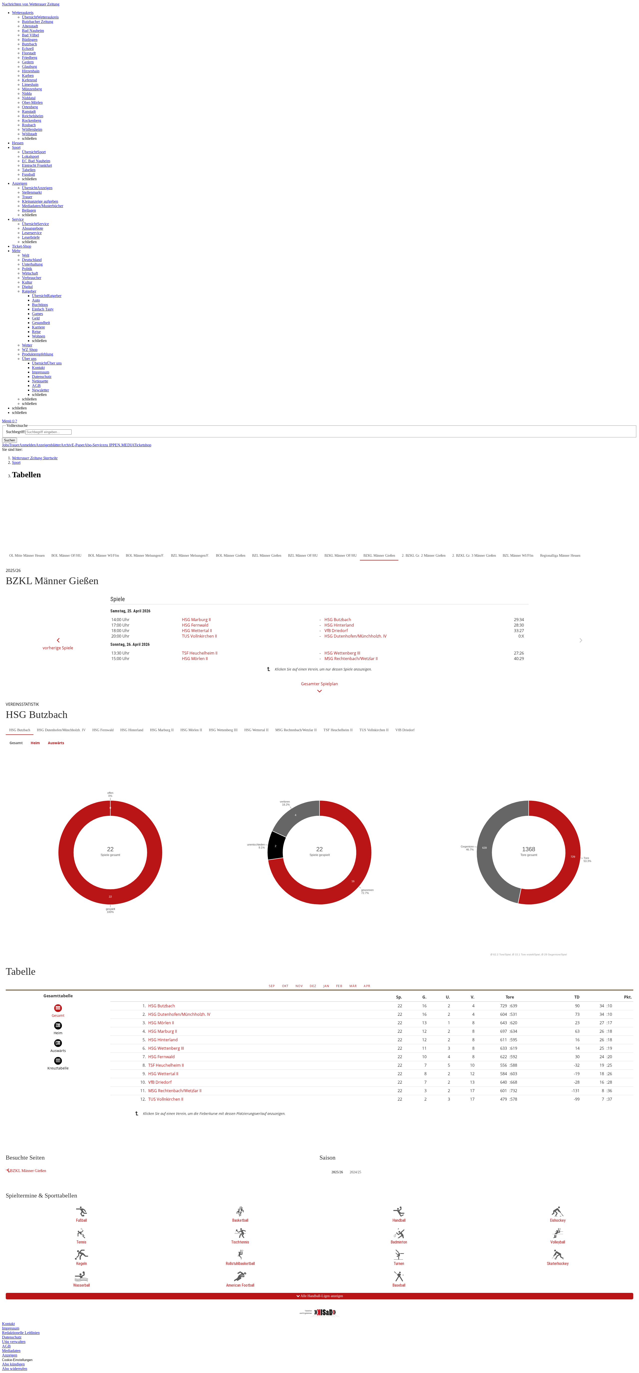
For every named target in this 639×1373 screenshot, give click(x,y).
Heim (35, 742)
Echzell (28, 48)
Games (37, 314)
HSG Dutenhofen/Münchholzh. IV (355, 636)
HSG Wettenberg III (342, 653)
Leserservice (32, 233)
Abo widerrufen (14, 1369)
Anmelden (27, 445)
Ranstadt (29, 111)
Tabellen (28, 170)
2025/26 (337, 1172)
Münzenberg (32, 89)
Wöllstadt (29, 134)
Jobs (5, 445)
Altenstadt (30, 26)
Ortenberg (30, 107)
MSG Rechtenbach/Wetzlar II (351, 658)
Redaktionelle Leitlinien (21, 1333)
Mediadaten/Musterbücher (42, 206)
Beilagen (29, 210)
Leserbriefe (31, 237)
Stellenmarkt (32, 192)
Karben (28, 75)
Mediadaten (11, 1351)
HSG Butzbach (337, 619)
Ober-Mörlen (32, 102)
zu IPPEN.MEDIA (119, 445)
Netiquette (40, 381)
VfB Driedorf (336, 630)
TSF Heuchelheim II (199, 653)
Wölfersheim (32, 129)
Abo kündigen (13, 1364)
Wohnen (38, 336)
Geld (36, 318)
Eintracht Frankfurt (37, 165)
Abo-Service (94, 445)
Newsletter (40, 390)
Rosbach (29, 125)
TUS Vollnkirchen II (199, 636)
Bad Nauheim (33, 30)
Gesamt (16, 742)
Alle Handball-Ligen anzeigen (321, 1296)
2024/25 (355, 1172)
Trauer (27, 197)
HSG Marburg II (196, 619)
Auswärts (56, 742)
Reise (36, 332)
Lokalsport (30, 156)
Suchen (9, 440)
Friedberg (29, 57)
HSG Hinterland (339, 625)
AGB (36, 385)
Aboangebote (32, 228)
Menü (6, 421)
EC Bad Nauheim (36, 161)
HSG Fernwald (195, 625)
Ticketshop (142, 445)
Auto (36, 300)
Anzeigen (9, 1355)
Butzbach (29, 44)
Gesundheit (41, 323)
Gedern (28, 62)
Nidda (27, 93)
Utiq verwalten (13, 1342)
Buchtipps (40, 305)
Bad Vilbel (30, 35)
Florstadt (29, 53)
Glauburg (29, 66)
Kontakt (38, 367)
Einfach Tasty (43, 309)
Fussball (28, 174)
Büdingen (29, 39)
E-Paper (78, 445)
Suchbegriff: (15, 432)
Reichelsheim (32, 116)
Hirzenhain (30, 71)
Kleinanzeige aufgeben (40, 201)
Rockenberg (31, 120)
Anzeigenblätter (48, 445)
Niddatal (28, 98)
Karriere (38, 327)
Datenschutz (41, 376)
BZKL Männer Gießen (28, 1171)
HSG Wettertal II (197, 630)
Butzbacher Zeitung (37, 21)
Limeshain (30, 84)
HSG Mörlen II (195, 658)
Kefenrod (29, 80)
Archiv (66, 445)
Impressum (40, 372)
